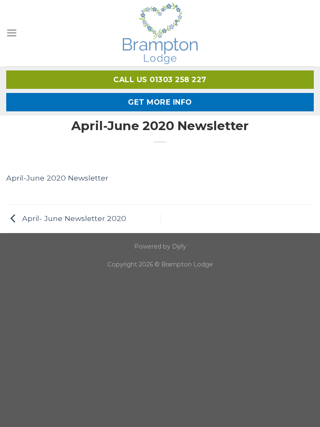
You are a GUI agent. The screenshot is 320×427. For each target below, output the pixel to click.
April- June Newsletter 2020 (73, 218)
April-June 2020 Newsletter (57, 177)
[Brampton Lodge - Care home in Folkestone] (160, 33)
